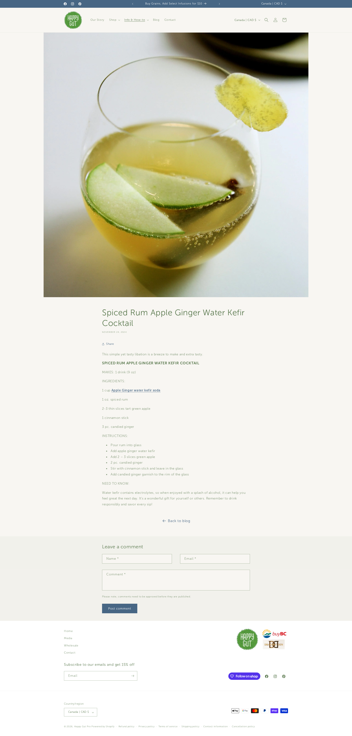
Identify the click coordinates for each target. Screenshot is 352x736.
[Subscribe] (132, 676)
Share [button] (110, 343)
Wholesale (71, 645)
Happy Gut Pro (82, 726)
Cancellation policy (243, 726)
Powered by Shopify (102, 726)
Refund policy (126, 726)
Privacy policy (147, 726)
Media (68, 638)
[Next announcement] (219, 4)
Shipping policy (190, 726)
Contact (69, 652)
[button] (114, 20)
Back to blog (179, 521)
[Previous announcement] (132, 4)
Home (68, 631)
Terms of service (167, 726)
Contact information (215, 726)
